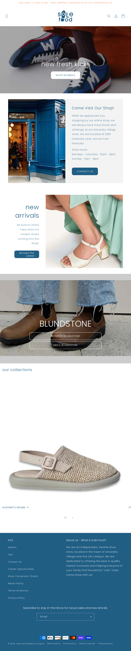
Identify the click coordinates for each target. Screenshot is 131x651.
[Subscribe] (90, 616)
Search (12, 547)
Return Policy (16, 583)
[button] (6, 16)
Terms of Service (18, 590)
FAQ (10, 554)
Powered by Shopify (35, 643)
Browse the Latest (26, 254)
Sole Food (20, 643)
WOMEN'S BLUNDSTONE (65, 336)
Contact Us (15, 561)
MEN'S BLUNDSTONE (65, 345)
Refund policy (53, 643)
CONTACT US (85, 171)
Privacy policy (69, 643)
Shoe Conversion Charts (23, 576)
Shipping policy (105, 643)
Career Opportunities (21, 569)
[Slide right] (72, 517)
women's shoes (13, 507)
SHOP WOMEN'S (65, 75)
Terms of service (87, 643)
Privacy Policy (16, 598)
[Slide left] (58, 517)
